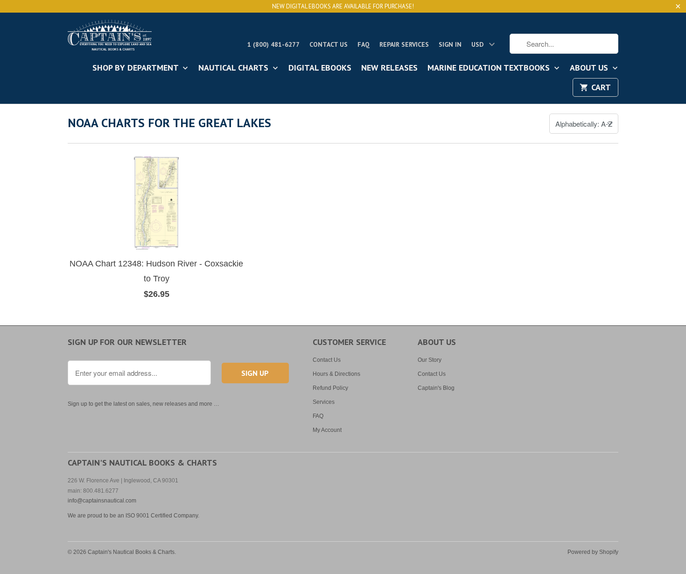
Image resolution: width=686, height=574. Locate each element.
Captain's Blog (436, 388)
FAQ (363, 44)
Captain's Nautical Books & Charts (131, 552)
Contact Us (328, 44)
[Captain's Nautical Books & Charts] (110, 38)
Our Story (429, 360)
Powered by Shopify (592, 552)
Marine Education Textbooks (489, 68)
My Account (327, 430)
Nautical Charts (234, 68)
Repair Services (404, 44)
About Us (590, 68)
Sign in (450, 44)
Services (324, 402)
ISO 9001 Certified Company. (162, 515)
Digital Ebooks (319, 68)
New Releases (389, 68)
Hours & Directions (336, 374)
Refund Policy (330, 388)
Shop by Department (136, 68)
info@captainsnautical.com (102, 500)
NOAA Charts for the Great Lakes (169, 122)
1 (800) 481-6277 (273, 44)
